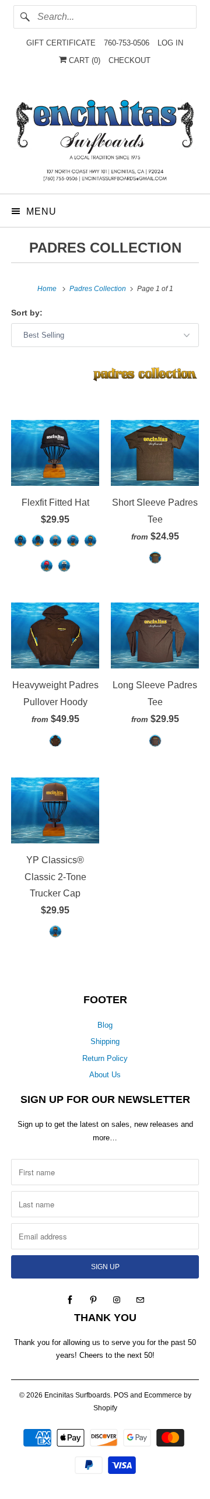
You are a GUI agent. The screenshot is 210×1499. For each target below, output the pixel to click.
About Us (105, 1074)
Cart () (83, 60)
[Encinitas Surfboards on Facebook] (70, 1300)
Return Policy (105, 1058)
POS (121, 1395)
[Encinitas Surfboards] (105, 137)
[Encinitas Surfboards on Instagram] (116, 1300)
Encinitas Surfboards (77, 1395)
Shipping (105, 1041)
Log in (170, 42)
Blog (105, 1025)
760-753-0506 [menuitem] (126, 42)
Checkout (129, 60)
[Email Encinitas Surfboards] (140, 1300)
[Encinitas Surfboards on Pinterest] (93, 1300)
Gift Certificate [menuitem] (61, 42)
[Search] (25, 17)
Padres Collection (105, 247)
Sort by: (27, 312)
